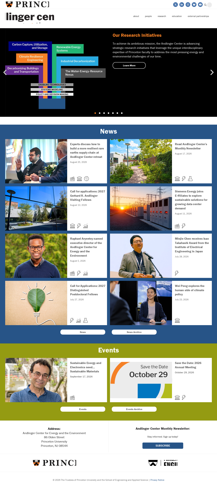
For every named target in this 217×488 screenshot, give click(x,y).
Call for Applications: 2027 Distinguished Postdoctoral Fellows (56, 298)
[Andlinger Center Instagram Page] (188, 4)
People (148, 16)
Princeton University (27, 4)
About (136, 16)
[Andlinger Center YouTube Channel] (200, 4)
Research (162, 16)
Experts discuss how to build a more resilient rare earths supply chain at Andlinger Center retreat (56, 157)
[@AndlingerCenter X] (175, 4)
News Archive (134, 332)
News (83, 332)
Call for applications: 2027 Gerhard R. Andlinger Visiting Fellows (56, 204)
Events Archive (134, 409)
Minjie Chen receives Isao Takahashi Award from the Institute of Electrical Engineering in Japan (161, 251)
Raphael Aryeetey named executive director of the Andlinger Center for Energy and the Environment (56, 251)
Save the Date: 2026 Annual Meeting (161, 375)
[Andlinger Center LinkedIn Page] (181, 4)
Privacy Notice (157, 479)
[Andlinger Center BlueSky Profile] (194, 4)
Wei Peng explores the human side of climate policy (161, 298)
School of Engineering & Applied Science (162, 463)
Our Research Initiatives (108, 72)
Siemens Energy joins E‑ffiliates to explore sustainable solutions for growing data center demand (161, 204)
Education (177, 16)
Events (83, 409)
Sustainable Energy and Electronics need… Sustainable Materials (56, 375)
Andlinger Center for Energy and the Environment (29, 16)
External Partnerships (198, 16)
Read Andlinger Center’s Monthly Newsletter (161, 157)
